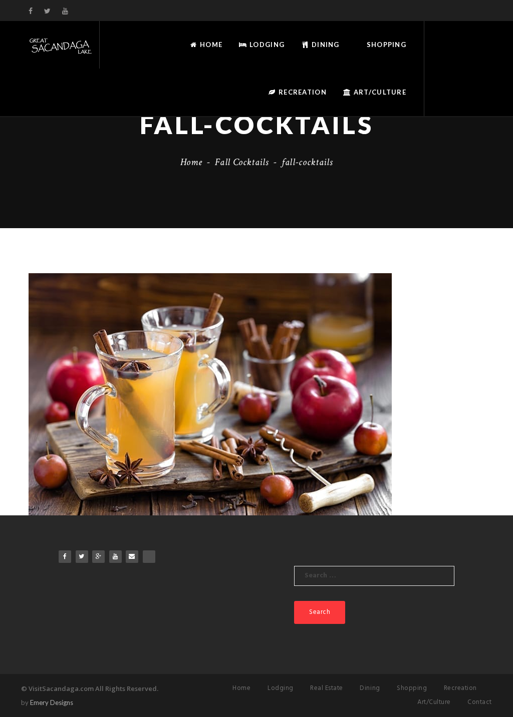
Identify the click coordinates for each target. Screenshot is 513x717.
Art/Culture (379, 92)
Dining (325, 45)
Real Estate (326, 688)
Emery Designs (51, 702)
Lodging (266, 45)
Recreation (302, 92)
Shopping (385, 45)
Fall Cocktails (242, 162)
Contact (479, 702)
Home (210, 45)
